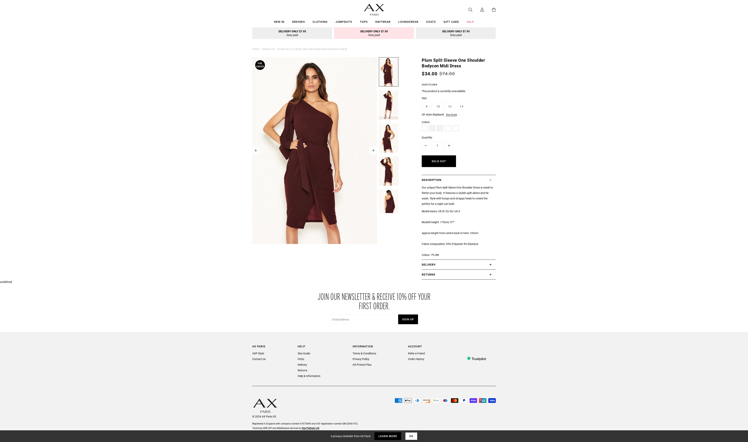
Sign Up (408, 319)
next (373, 150)
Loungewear (408, 22)
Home (255, 49)
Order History (416, 359)
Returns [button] (428, 274)
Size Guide (451, 114)
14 (461, 106)
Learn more (387, 436)
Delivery (302, 364)
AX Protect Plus (362, 364)
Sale (470, 22)
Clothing (320, 22)
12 (450, 106)
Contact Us (259, 359)
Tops (364, 22)
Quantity (427, 137)
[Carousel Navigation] (314, 150)
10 (438, 106)
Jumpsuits (343, 22)
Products (268, 49)
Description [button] (431, 180)
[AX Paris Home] (374, 10)
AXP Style (258, 353)
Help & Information (309, 376)
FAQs (301, 359)
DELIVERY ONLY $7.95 (292, 33)
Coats (431, 22)
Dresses (298, 22)
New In (279, 22)
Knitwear (383, 22)
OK (411, 436)
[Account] (478, 10)
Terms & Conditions (364, 353)
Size (424, 98)
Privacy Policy (361, 359)
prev (256, 150)
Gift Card (451, 22)
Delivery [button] (429, 264)
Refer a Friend (416, 353)
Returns (302, 370)
